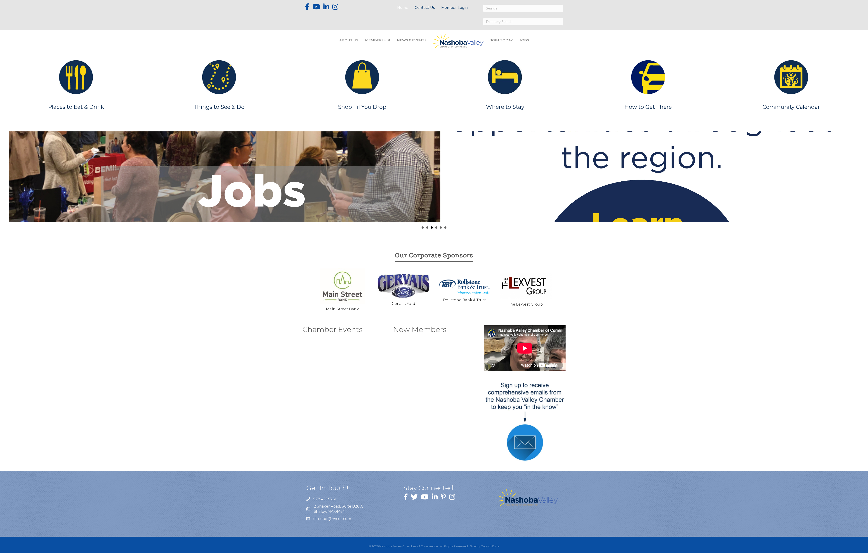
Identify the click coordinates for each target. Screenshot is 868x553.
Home (402, 7)
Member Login (454, 7)
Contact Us (425, 7)
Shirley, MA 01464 (339, 509)
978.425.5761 (324, 499)
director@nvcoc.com (332, 519)
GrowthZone (490, 546)
